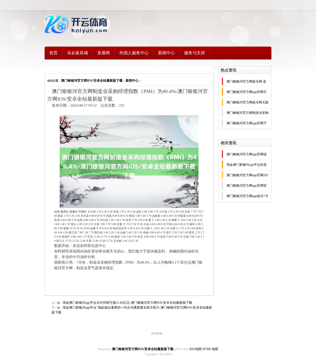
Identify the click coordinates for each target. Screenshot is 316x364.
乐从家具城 (77, 53)
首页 (53, 53)
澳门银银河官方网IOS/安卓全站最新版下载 (92, 80)
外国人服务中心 (134, 53)
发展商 (103, 53)
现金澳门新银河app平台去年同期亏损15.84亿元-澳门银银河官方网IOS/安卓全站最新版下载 (127, 302)
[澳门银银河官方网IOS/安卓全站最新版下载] (77, 36)
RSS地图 (195, 349)
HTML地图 (210, 349)
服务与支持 (194, 53)
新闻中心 (166, 53)
